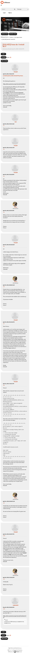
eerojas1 (16, 145)
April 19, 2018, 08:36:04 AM (9, 285)
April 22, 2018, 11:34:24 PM (8, 383)
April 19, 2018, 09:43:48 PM (8, 322)
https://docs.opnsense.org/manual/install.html (14, 84)
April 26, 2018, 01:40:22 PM (8, 577)
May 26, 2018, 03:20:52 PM (8, 607)
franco (15, 207)
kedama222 (15, 605)
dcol (16, 121)
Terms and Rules (14, 648)
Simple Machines (18, 650)
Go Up (3, 635)
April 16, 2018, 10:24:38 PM (8, 174)
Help (9, 648)
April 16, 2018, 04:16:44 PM (8, 147)
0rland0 (16, 71)
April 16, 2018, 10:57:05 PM (8, 210)
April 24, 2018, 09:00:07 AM (9, 501)
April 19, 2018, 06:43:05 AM (8, 244)
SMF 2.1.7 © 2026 (11, 650)
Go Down (4, 57)
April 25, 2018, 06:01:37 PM (8, 534)
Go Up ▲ (20, 648)
